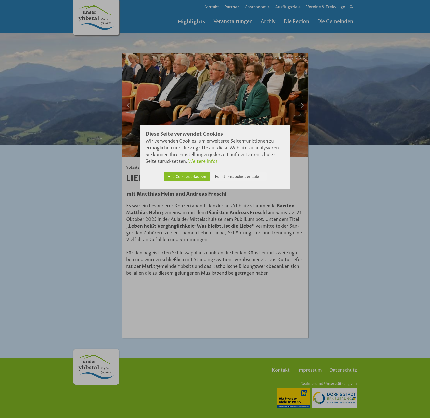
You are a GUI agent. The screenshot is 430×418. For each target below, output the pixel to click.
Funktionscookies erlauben (239, 176)
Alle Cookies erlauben (187, 176)
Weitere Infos (203, 161)
